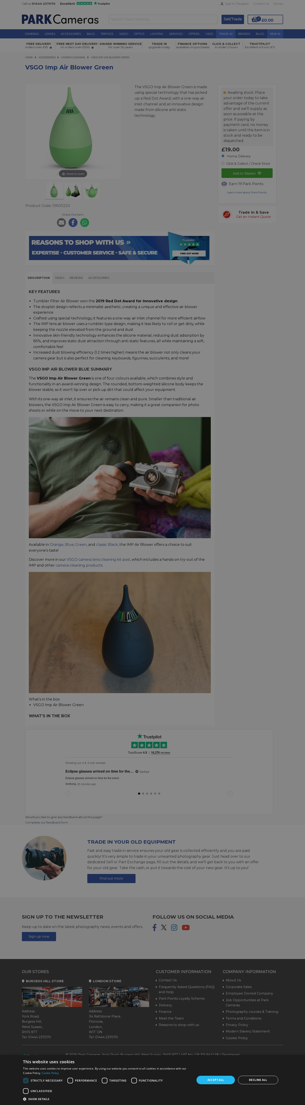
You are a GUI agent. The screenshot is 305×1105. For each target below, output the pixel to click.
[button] (106, 1099)
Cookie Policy (50, 1073)
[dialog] (152, 1080)
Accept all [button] (215, 1080)
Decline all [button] (258, 1080)
